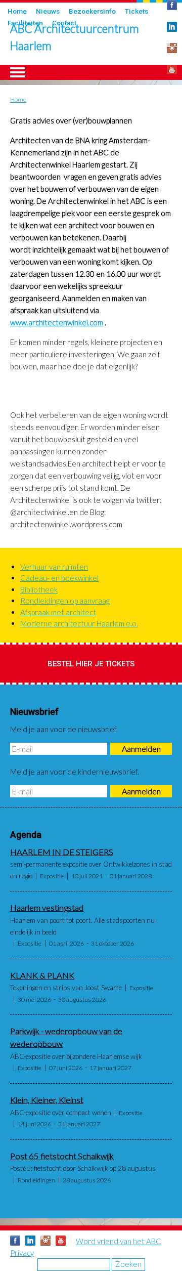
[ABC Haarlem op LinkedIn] (30, 1241)
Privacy (22, 1252)
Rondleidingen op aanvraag (65, 600)
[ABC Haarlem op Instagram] (172, 48)
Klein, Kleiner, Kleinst (46, 1100)
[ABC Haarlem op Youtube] (172, 70)
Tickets (136, 11)
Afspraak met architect (58, 612)
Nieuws (48, 11)
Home (17, 11)
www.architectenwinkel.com (56, 322)
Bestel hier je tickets (91, 663)
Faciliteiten (25, 23)
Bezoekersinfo (92, 11)
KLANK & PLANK (42, 975)
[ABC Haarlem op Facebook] (15, 1241)
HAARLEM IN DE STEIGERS (61, 852)
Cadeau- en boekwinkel (59, 577)
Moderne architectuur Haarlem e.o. (79, 623)
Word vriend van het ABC (118, 1241)
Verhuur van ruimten (54, 566)
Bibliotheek (39, 589)
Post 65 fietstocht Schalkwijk (62, 1156)
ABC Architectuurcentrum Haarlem (74, 37)
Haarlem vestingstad (46, 908)
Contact (64, 23)
